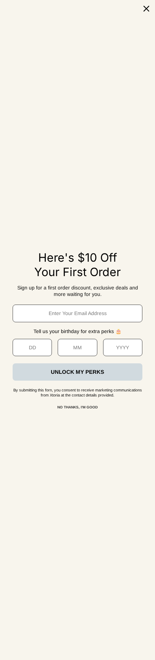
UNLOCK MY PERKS (77, 372)
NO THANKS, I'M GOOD (77, 407)
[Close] (146, 8)
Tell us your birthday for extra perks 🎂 (77, 331)
